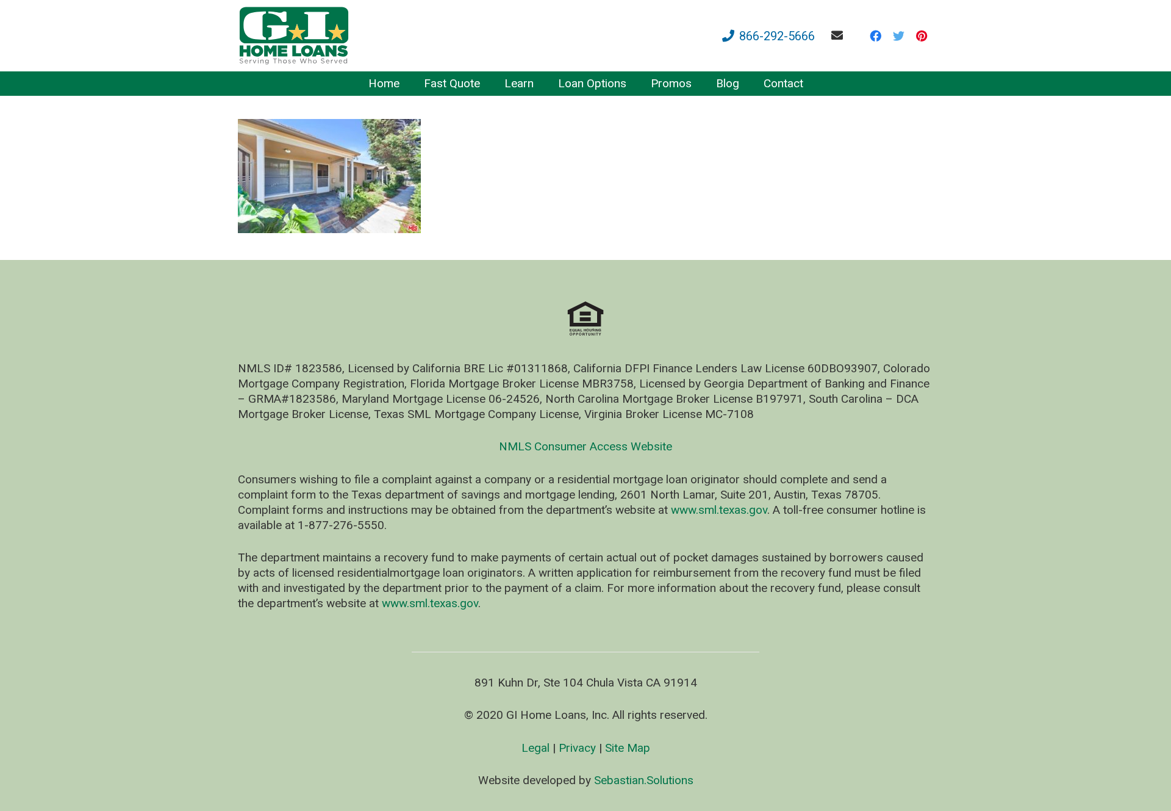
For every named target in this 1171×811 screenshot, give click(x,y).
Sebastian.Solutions (643, 780)
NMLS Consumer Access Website (585, 446)
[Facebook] (875, 36)
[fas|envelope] (839, 35)
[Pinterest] (921, 36)
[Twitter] (898, 36)
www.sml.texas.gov (719, 510)
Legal (535, 748)
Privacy (577, 748)
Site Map (627, 748)
